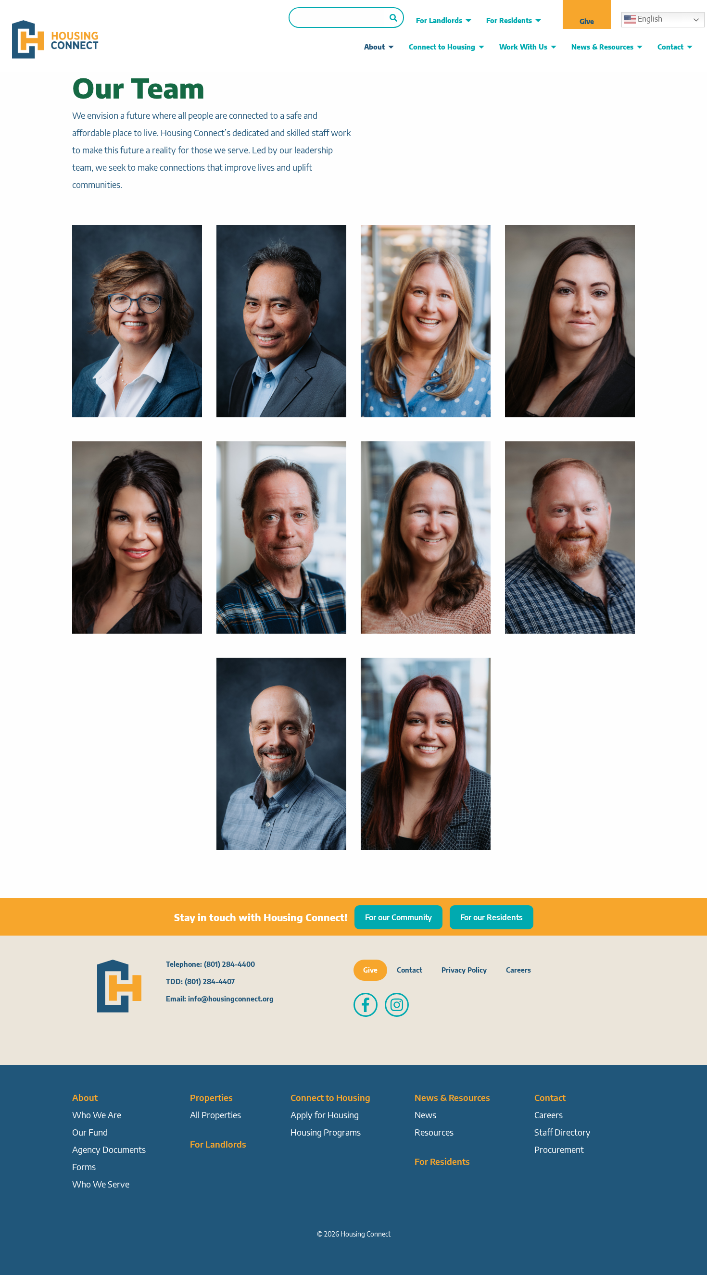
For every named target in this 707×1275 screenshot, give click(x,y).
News (425, 1114)
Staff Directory (562, 1132)
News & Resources (602, 47)
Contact (670, 47)
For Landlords (439, 20)
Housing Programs (325, 1132)
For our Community (398, 917)
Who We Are (96, 1114)
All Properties (215, 1114)
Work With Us (523, 47)
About (374, 47)
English (649, 19)
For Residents (509, 20)
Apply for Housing (324, 1114)
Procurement (559, 1149)
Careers (518, 970)
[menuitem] (441, 20)
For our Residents (491, 917)
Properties (211, 1097)
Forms (84, 1166)
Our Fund (90, 1132)
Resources (434, 1132)
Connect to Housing (442, 47)
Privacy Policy (464, 970)
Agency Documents (109, 1149)
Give (587, 21)
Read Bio (137, 310)
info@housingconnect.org (231, 999)
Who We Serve (100, 1183)
